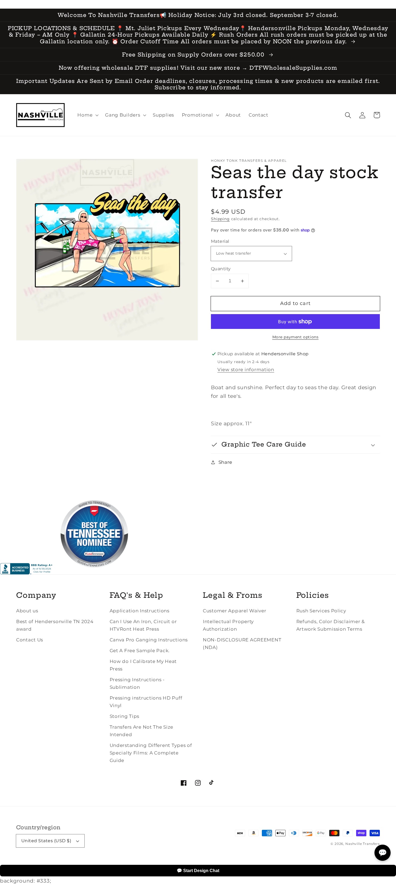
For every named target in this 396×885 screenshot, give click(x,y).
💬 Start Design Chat (198, 870)
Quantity (221, 268)
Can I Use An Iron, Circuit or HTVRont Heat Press (143, 625)
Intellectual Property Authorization (228, 625)
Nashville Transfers (362, 844)
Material (220, 241)
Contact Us (29, 639)
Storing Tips (125, 716)
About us (27, 610)
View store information (245, 369)
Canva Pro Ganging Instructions (149, 639)
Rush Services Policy (321, 610)
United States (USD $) (46, 840)
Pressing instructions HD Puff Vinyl (146, 701)
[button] (348, 115)
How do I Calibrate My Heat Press (143, 665)
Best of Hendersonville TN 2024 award (54, 625)
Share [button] (225, 462)
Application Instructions (139, 610)
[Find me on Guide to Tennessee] (94, 572)
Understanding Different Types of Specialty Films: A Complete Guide (151, 753)
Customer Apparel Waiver (234, 610)
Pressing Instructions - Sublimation (137, 683)
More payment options (295, 337)
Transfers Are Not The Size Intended (141, 730)
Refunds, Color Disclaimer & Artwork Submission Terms (330, 625)
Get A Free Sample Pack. (140, 650)
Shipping (220, 218)
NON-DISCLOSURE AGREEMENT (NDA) (242, 643)
